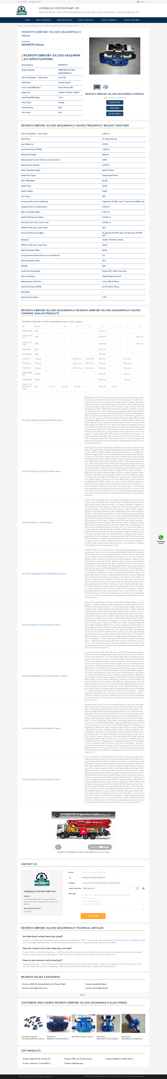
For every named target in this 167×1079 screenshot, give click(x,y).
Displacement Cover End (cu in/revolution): (40, 160)
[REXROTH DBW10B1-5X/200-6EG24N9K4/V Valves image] (114, 56)
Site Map (40, 1077)
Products (27, 26)
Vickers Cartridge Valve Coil (134, 20)
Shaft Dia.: (26, 139)
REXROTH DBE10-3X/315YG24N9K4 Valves (41, 780)
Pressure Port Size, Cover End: (35, 222)
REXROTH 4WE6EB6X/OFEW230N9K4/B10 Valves (44, 574)
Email (71, 873)
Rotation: (25, 240)
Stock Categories (43, 20)
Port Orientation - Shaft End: (35, 78)
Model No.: (26, 93)
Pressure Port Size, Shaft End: (34, 202)
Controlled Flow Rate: (30, 271)
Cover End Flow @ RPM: (31, 149)
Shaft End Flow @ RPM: (31, 287)
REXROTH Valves (37, 26)
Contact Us (31, 1077)
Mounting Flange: (28, 155)
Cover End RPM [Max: (31, 88)
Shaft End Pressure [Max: (32, 217)
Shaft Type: (26, 186)
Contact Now (114, 102)
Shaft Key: (26, 83)
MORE (82, 995)
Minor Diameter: (28, 276)
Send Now (93, 916)
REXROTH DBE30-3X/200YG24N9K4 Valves (41, 471)
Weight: (24, 266)
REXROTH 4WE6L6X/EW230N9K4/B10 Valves (42, 420)
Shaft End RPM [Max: (31, 98)
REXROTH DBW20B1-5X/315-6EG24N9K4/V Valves (44, 676)
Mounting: (25, 292)
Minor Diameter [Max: (31, 170)
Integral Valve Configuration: (34, 207)
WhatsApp (114, 108)
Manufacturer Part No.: (31, 282)
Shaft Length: (27, 191)
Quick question (75, 888)
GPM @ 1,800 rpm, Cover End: (34, 228)
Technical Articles (64, 20)
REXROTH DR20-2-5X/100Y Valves (37, 523)
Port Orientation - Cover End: (34, 134)
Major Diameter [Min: (30, 250)
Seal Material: (27, 144)
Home (27, 20)
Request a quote (35, 2)
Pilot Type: (26, 103)
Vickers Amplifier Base (111, 20)
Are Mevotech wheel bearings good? (43, 936)
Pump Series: (28, 108)
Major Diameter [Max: (31, 212)
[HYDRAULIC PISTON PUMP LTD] (21, 11)
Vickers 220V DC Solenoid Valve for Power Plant (88, 20)
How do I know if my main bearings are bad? (47, 948)
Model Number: (28, 70)
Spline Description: (29, 297)
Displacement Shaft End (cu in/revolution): (40, 255)
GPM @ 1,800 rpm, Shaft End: (34, 245)
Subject (71, 883)
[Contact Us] (161, 539)
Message (72, 894)
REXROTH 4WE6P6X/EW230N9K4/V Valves (41, 728)
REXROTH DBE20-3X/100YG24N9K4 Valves (41, 625)
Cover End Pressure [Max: (32, 233)
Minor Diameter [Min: (30, 261)
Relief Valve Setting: (30, 165)
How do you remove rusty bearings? (42, 960)
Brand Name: (27, 65)
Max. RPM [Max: (28, 181)
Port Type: (25, 196)
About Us (21, 1077)
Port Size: (26, 113)
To (70, 878)
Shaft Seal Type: (28, 175)
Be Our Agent (115, 114)
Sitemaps (47, 1077)
